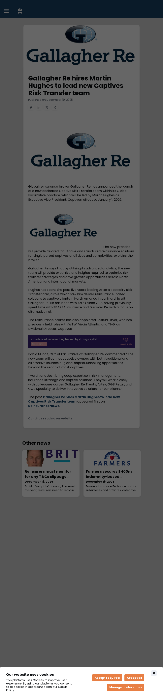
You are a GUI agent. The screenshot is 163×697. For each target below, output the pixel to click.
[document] (81, 682)
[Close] (154, 673)
